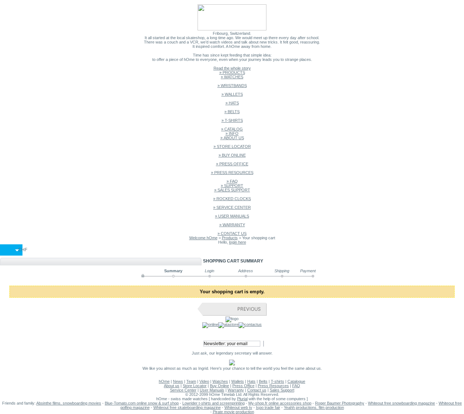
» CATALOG (232, 129)
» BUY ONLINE (232, 155)
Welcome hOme (203, 238)
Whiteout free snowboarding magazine (401, 403)
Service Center (183, 390)
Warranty (236, 390)
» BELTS (232, 111)
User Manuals (212, 390)
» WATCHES (232, 77)
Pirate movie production (233, 412)
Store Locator (195, 386)
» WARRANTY (232, 225)
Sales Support (282, 390)
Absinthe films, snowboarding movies (68, 403)
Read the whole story (232, 68)
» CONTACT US (232, 233)
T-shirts (277, 381)
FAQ (296, 386)
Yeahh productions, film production (314, 407)
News (178, 381)
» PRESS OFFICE (232, 164)
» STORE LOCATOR (232, 146)
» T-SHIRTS (232, 120)
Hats (251, 381)
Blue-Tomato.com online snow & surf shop (142, 403)
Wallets (237, 381)
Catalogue (296, 381)
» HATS (232, 103)
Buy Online (219, 386)
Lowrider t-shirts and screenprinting (213, 403)
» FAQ (232, 181)
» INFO (232, 133)
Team (191, 381)
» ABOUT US (232, 138)
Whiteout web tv (238, 407)
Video (204, 381)
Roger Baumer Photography (339, 403)
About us (171, 386)
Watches (220, 381)
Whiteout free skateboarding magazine (187, 407)
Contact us (256, 390)
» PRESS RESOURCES (232, 172)
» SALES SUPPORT (232, 190)
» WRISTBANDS (232, 85)
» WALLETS (232, 94)
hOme (164, 381)
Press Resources (273, 386)
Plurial (242, 399)
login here (237, 242)
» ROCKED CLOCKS (232, 198)
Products (230, 238)
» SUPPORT (232, 185)
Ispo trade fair (268, 407)
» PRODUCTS (232, 72)
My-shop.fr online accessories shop (279, 403)
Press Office (243, 386)
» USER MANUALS (232, 216)
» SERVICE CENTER (232, 207)
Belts (263, 381)
